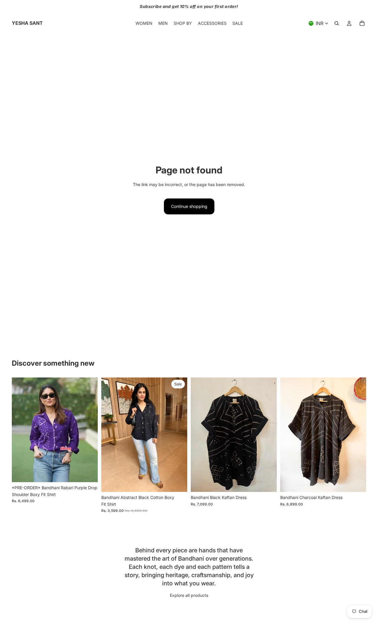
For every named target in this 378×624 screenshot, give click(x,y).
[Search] (336, 23)
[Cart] (362, 23)
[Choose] (88, 473)
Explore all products (189, 595)
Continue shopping (189, 206)
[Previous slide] (21, 429)
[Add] (267, 483)
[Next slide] (89, 429)
